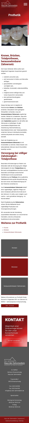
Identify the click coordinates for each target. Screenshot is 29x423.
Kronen (6, 227)
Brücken (6, 230)
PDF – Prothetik (10, 305)
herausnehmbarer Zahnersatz (13, 232)
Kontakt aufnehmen (14, 340)
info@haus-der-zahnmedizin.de (14, 390)
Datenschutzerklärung (12, 420)
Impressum (21, 418)
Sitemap (21, 420)
